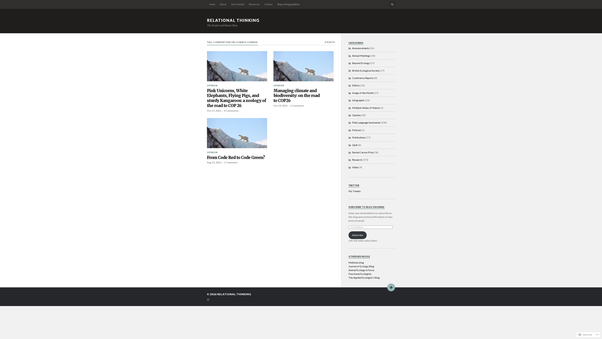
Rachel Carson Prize (363, 152)
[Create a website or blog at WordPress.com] (208, 300)
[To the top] (391, 287)
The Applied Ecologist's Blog (364, 277)
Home (212, 4)
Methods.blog (356, 262)
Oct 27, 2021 (214, 110)
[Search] (392, 4)
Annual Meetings (361, 55)
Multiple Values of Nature (366, 107)
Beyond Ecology (361, 63)
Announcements (360, 48)
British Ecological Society (366, 70)
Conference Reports (363, 77)
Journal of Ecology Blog (361, 266)
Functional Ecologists (360, 273)
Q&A (355, 144)
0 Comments (231, 110)
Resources (254, 4)
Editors (356, 85)
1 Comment (297, 105)
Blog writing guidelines (288, 4)
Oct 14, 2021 (280, 105)
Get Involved (237, 4)
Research (357, 159)
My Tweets (355, 191)
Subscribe (357, 235)
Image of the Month (362, 92)
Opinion (212, 85)
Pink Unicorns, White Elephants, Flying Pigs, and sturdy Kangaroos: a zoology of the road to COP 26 (236, 98)
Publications (359, 137)
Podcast (356, 130)
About (223, 4)
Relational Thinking (233, 20)
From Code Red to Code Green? (236, 157)
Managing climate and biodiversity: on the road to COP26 (296, 95)
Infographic (358, 100)
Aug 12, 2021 (214, 162)
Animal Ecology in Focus (361, 270)
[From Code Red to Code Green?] (237, 133)
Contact (268, 4)
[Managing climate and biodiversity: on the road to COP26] (303, 66)
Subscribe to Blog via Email (367, 207)
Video (355, 167)
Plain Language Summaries (366, 122)
